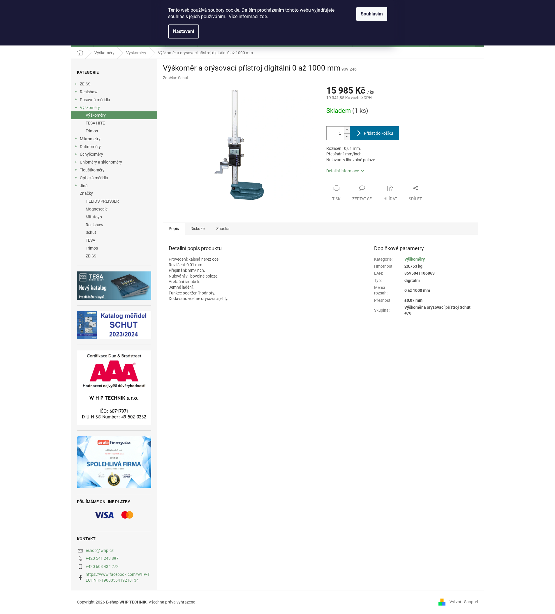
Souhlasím (372, 14)
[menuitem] (114, 201)
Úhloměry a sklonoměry (101, 162)
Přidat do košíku (378, 133)
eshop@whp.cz (100, 550)
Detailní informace (342, 171)
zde (263, 16)
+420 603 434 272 (102, 566)
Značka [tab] (223, 228)
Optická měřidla (94, 178)
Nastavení (183, 31)
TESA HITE (95, 123)
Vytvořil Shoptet (464, 601)
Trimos (92, 131)
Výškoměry (90, 107)
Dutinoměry (90, 146)
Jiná (84, 185)
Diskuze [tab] (198, 228)
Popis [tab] (174, 228)
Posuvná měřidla (95, 99)
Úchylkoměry (91, 154)
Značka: (175, 78)
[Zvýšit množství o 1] (347, 130)
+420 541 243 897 (102, 558)
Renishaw (89, 92)
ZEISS (85, 84)
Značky (86, 193)
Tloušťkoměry (92, 170)
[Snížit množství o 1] (347, 136)
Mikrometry (90, 138)
